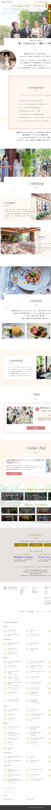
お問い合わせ (23, 611)
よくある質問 (13, 5)
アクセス (12, 6)
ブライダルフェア (14, 473)
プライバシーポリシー (40, 611)
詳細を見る (35, 427)
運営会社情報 (30, 611)
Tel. (38, 6)
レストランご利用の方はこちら (41, 2)
